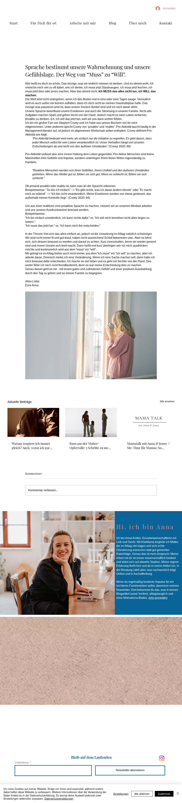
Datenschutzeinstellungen (58, 798)
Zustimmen (164, 794)
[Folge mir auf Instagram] (161, 758)
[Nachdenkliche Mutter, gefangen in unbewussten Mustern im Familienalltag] (33, 422)
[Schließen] (178, 793)
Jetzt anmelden (157, 597)
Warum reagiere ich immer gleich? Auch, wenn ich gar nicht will (31, 445)
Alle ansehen (167, 401)
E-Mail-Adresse (22, 762)
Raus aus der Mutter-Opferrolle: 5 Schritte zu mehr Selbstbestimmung (90, 445)
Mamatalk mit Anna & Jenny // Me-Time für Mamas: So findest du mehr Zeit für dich (148, 445)
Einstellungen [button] (121, 794)
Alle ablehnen (142, 794)
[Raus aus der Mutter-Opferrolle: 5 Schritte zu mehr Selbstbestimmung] (91, 422)
